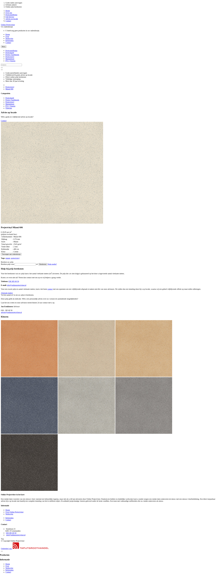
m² (37, 264)
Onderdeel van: (6, 549)
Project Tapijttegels (12, 100)
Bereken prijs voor (7, 264)
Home (7, 11)
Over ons (8, 13)
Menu (3, 47)
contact (50, 289)
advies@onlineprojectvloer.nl (11, 312)
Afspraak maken (7, 293)
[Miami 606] (52, 223)
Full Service (9, 17)
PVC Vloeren (10, 106)
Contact (8, 21)
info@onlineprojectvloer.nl (16, 285)
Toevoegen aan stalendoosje (11, 254)
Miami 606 (9, 89)
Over (7, 36)
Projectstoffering (11, 15)
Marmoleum (9, 104)
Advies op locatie (11, 19)
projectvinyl (15, 258)
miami (8, 258)
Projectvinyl (9, 87)
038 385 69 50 (14, 281)
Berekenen (42, 264)
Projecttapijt (9, 98)
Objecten (8, 108)
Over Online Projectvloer (14, 512)
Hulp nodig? (52, 264)
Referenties (9, 41)
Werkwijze (9, 38)
